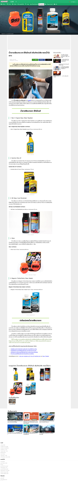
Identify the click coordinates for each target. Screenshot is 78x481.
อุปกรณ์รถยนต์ (12, 404)
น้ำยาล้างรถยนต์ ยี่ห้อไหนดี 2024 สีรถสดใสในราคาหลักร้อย (22, 353)
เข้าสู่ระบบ (73, 1)
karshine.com (37, 356)
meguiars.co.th (27, 356)
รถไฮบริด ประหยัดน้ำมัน (5, 448)
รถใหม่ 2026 (3, 445)
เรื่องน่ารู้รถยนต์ (35, 4)
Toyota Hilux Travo (4, 451)
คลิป (56, 4)
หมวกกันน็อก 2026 (4, 463)
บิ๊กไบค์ (2, 464)
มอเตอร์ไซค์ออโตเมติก (4, 469)
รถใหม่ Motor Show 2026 (5, 457)
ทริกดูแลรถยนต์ (50, 4)
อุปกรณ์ (42, 4)
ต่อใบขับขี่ (2, 478)
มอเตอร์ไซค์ (21, 4)
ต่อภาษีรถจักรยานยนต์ (4, 466)
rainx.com (21, 356)
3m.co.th (32, 356)
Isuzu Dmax (3, 454)
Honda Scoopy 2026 (4, 472)
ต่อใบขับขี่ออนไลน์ (4, 479)
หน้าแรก (3, 4)
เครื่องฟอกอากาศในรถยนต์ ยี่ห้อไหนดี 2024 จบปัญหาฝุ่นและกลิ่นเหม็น (24, 352)
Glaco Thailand (45, 356)
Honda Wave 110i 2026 (5, 470)
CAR (12, 1)
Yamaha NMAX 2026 (4, 473)
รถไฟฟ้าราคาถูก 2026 (4, 446)
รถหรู (28, 4)
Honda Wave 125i (4, 467)
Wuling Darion (3, 452)
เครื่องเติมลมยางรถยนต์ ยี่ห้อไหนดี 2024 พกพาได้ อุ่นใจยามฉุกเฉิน (23, 350)
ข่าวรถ (9, 4)
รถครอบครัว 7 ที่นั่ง (4, 455)
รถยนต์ (29, 100)
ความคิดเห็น (36, 59)
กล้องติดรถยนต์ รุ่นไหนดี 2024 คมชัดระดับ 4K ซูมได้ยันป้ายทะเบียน (24, 349)
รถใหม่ (15, 4)
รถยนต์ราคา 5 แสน (4, 449)
